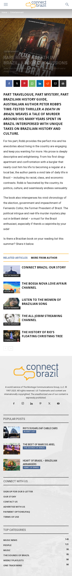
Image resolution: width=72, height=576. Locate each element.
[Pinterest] (24, 83)
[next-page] (11, 348)
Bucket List (29, 431)
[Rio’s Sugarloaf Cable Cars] (11, 432)
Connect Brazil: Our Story (44, 267)
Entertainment (17, 12)
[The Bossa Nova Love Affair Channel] (11, 287)
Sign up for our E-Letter (18, 491)
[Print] (63, 83)
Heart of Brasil (31, 467)
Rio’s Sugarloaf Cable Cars (40, 428)
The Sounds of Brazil (34, 448)
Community (10, 340)
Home (4, 12)
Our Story (9, 496)
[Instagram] (22, 403)
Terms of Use (11, 516)
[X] (16, 83)
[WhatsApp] (32, 83)
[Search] (67, 4)
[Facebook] (9, 83)
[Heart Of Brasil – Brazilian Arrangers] (11, 465)
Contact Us (10, 501)
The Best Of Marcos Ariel (39, 444)
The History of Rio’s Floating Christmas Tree (42, 334)
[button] (5, 4)
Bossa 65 (8, 292)
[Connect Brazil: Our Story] (11, 271)
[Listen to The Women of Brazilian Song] (11, 303)
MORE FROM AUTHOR (44, 257)
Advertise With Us (14, 506)
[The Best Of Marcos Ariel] (11, 448)
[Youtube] (58, 403)
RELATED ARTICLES (15, 257)
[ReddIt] (47, 83)
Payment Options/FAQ (16, 511)
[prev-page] (5, 348)
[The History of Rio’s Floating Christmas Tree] (11, 336)
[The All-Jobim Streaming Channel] (11, 320)
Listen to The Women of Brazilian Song (41, 302)
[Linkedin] (40, 83)
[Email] (55, 83)
